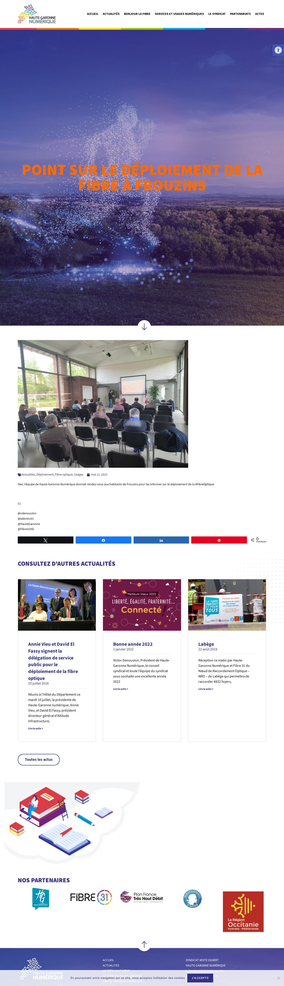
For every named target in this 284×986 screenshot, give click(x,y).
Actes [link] (259, 14)
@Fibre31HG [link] (26, 529)
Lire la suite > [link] (35, 728)
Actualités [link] (111, 14)
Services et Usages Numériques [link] (179, 14)
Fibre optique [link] (64, 474)
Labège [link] (206, 644)
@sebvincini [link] (26, 518)
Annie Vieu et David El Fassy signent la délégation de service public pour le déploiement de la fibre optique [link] (53, 661)
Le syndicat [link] (217, 14)
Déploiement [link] (45, 474)
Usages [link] (78, 474)
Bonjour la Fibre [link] (137, 14)
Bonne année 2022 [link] (133, 644)
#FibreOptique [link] (204, 484)
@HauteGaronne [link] (29, 524)
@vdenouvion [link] (27, 513)
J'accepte (200, 978)
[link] (278, 50)
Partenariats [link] (240, 14)
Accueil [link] (92, 14)
